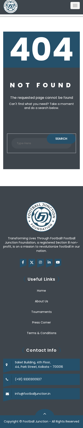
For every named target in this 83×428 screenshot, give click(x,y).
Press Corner (41, 322)
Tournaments (41, 312)
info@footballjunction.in (32, 394)
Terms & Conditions (41, 333)
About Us (41, 301)
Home (41, 291)
